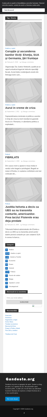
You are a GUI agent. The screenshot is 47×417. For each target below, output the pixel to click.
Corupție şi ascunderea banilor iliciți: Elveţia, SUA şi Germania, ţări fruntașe (22, 55)
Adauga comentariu (28, 62)
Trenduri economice (11, 324)
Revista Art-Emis (10, 326)
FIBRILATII (12, 157)
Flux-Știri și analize (11, 330)
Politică (7, 154)
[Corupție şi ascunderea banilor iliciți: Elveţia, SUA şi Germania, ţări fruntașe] (23, 34)
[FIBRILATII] (23, 140)
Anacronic (8, 315)
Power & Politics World (12, 328)
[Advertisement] (19, 354)
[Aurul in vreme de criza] (23, 90)
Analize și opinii (10, 48)
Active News (9, 322)
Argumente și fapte (11, 320)
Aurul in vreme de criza (20, 107)
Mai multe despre (12, 399)
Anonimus (8, 317)
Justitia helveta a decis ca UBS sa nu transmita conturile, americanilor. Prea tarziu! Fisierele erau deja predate (22, 213)
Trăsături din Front (11, 334)
